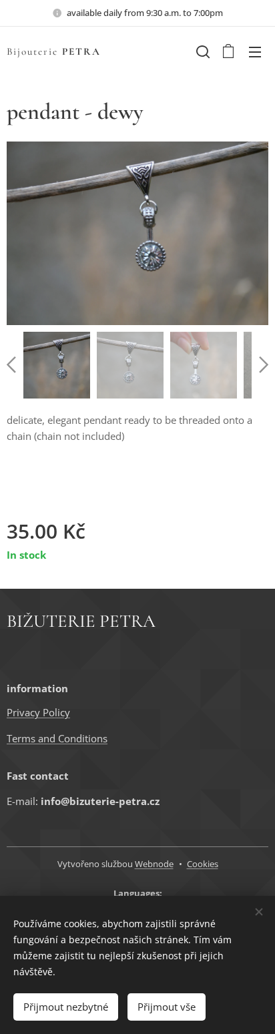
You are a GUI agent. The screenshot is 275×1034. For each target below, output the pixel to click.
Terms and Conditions (57, 738)
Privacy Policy (38, 712)
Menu (255, 51)
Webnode (154, 864)
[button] (201, 51)
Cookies (202, 864)
